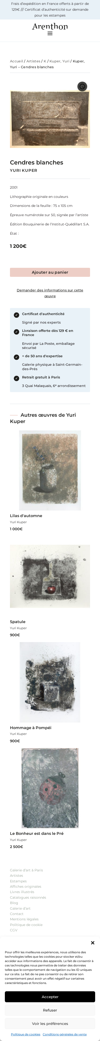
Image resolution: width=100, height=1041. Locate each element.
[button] (92, 942)
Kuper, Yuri (59, 61)
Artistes (33, 61)
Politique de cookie (26, 925)
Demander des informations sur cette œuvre (50, 293)
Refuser (50, 1010)
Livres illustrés (22, 892)
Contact (17, 914)
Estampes (18, 881)
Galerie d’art (20, 908)
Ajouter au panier (50, 272)
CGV (13, 930)
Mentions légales (24, 919)
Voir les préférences (50, 1023)
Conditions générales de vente (65, 1034)
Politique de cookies (25, 1034)
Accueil (16, 61)
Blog (14, 903)
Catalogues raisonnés (28, 897)
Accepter (50, 996)
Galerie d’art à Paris (26, 870)
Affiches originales (25, 886)
